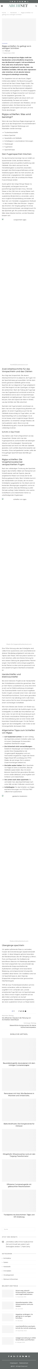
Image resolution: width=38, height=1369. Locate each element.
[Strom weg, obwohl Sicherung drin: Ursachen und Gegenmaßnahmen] (8, 1293)
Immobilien (7, 1271)
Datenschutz (23, 1363)
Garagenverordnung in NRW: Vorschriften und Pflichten (26, 1339)
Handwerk (13, 12)
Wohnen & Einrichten (10, 1279)
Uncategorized (8, 1275)
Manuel (7, 51)
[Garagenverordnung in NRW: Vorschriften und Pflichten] (8, 1341)
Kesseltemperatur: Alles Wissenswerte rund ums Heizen (24, 1304)
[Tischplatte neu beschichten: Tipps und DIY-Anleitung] (19, 1201)
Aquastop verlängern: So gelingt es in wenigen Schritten (24, 1316)
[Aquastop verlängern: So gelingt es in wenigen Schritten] (8, 1317)
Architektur (7, 1258)
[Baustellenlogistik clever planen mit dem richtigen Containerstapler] (19, 1049)
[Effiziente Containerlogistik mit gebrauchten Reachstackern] (19, 1170)
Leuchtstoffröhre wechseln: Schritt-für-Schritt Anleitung (26, 1327)
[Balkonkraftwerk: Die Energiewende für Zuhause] (19, 1110)
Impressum (14, 1363)
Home (4, 12)
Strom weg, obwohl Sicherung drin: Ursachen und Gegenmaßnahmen (25, 1292)
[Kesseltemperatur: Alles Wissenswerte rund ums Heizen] (8, 1305)
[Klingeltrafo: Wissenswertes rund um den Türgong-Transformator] (19, 1140)
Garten (5, 1262)
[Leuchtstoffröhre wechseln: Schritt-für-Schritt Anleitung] (8, 1329)
